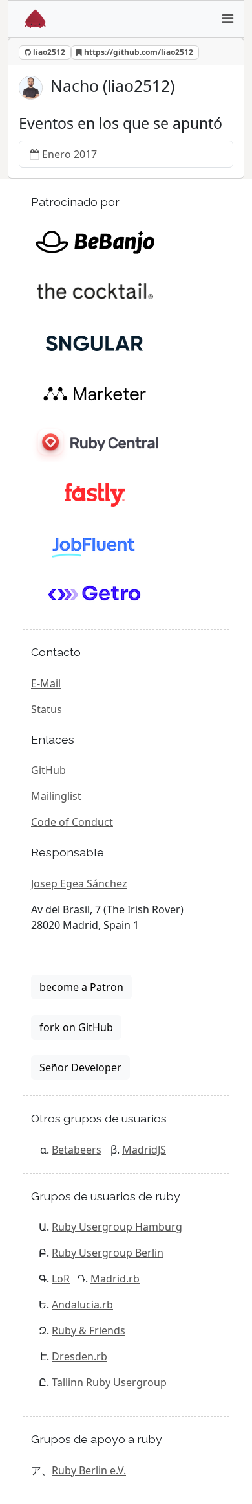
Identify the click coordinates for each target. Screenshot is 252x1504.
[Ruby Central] (94, 444)
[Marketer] (94, 393)
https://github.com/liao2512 (138, 52)
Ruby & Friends (88, 1330)
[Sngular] (94, 343)
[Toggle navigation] (227, 19)
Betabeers (76, 1150)
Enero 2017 (69, 154)
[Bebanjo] (94, 241)
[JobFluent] (94, 545)
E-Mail (46, 683)
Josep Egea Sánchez (79, 883)
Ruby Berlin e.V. (89, 1470)
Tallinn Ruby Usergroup (109, 1382)
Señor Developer (80, 1067)
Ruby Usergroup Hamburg (117, 1227)
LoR (61, 1278)
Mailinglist (56, 796)
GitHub (48, 770)
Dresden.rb (79, 1356)
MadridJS (144, 1150)
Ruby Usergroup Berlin (107, 1253)
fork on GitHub (76, 1027)
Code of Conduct (72, 822)
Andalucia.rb (82, 1304)
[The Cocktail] (94, 292)
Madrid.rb (115, 1278)
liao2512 (49, 52)
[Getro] (94, 595)
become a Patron (81, 987)
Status (46, 709)
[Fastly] (94, 494)
